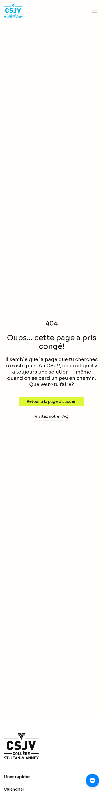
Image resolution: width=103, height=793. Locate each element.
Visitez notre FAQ (52, 416)
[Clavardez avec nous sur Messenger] (92, 780)
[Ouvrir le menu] (94, 11)
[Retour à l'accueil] (51, 746)
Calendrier (14, 789)
